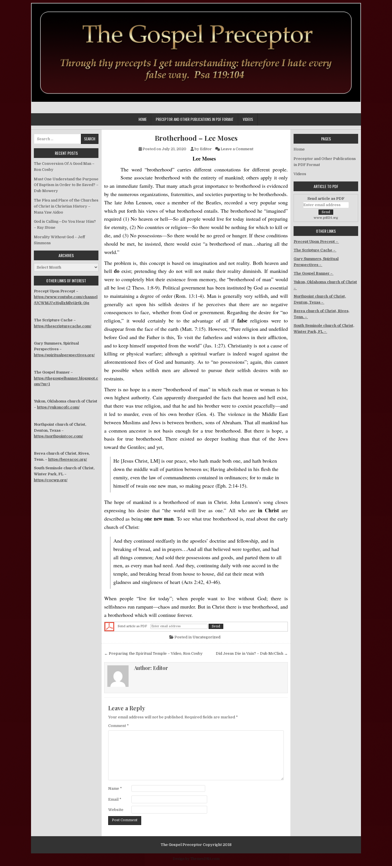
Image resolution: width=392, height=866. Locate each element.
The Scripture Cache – (315, 250)
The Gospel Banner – (313, 273)
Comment (118, 726)
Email (114, 799)
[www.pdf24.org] (109, 626)
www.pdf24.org (326, 218)
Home (143, 119)
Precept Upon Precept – (316, 241)
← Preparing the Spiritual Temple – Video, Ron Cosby (153, 653)
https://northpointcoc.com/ (58, 436)
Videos (248, 119)
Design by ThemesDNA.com (196, 859)
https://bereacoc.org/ (67, 459)
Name (115, 788)
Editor (206, 149)
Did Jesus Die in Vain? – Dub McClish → (252, 653)
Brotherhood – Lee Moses (196, 138)
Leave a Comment (237, 149)
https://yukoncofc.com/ (58, 407)
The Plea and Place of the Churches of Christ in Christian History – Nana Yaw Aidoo (66, 206)
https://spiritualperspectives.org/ (64, 355)
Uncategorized (206, 637)
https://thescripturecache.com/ (62, 326)
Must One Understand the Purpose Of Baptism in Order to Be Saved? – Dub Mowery (66, 185)
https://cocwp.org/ (50, 480)
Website (115, 810)
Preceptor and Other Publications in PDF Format (195, 119)
